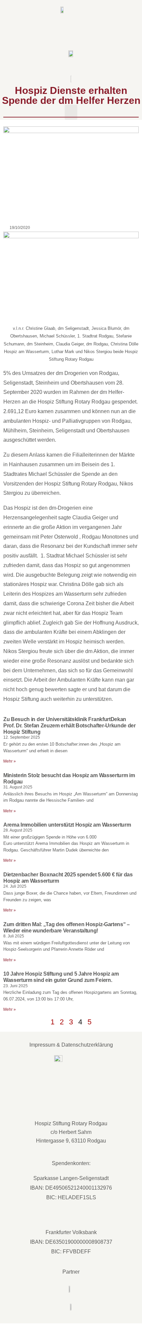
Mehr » (9, 761)
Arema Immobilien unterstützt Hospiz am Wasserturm (67, 825)
